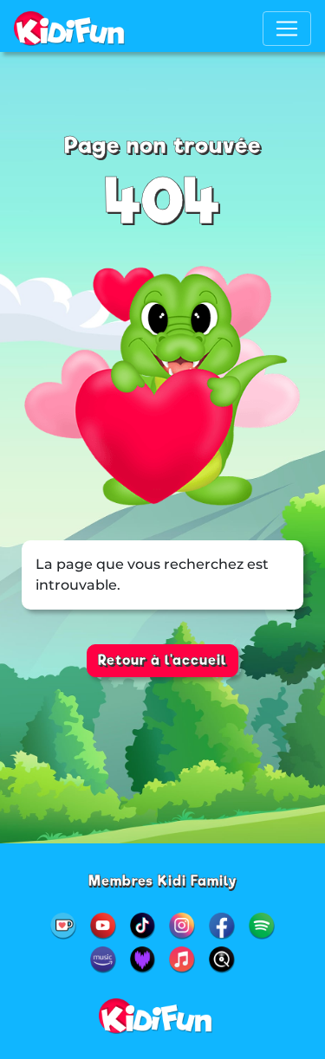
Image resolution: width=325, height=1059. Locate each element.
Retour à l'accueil (162, 660)
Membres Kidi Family (162, 881)
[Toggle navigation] (287, 28)
